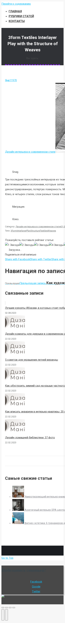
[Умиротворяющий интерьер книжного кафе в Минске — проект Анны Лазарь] (18, 496)
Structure (35, 230)
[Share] (6, 607)
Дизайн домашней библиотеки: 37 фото (30, 437)
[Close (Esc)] (2, 607)
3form (14, 230)
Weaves (52, 230)
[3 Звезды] (41, 245)
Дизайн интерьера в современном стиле (30, 151)
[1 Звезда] (12, 245)
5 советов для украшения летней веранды (31, 359)
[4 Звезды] (56, 245)
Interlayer (21, 230)
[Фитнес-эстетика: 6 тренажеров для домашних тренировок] (18, 523)
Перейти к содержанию (16, 3)
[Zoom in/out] (13, 607)
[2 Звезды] (26, 245)
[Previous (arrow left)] (2, 614)
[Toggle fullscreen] (10, 607)
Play (28, 230)
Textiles (44, 230)
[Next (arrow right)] (6, 614)
